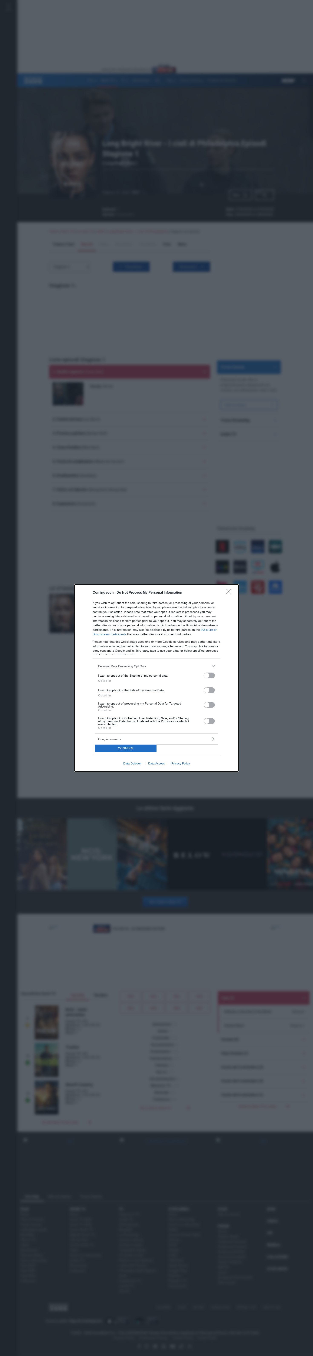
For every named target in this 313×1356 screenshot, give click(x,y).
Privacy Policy (180, 763)
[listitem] (156, 666)
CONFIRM (126, 748)
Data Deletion (132, 763)
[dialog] (156, 678)
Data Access (156, 763)
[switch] (209, 675)
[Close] (230, 593)
